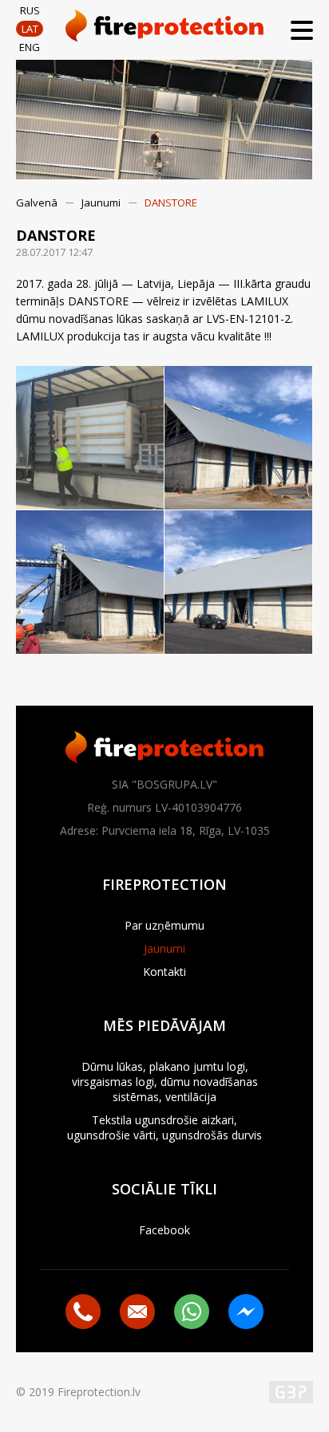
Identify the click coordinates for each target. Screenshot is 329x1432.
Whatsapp (191, 1311)
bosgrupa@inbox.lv (137, 1311)
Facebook (164, 1229)
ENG (29, 47)
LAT (30, 29)
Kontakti (164, 971)
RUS (30, 10)
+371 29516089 (83, 1311)
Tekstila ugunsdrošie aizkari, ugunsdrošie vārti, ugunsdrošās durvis (164, 1127)
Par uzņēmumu (164, 925)
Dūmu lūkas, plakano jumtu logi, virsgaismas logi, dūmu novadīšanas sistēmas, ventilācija (165, 1081)
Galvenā (36, 202)
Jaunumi (101, 202)
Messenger (246, 1311)
